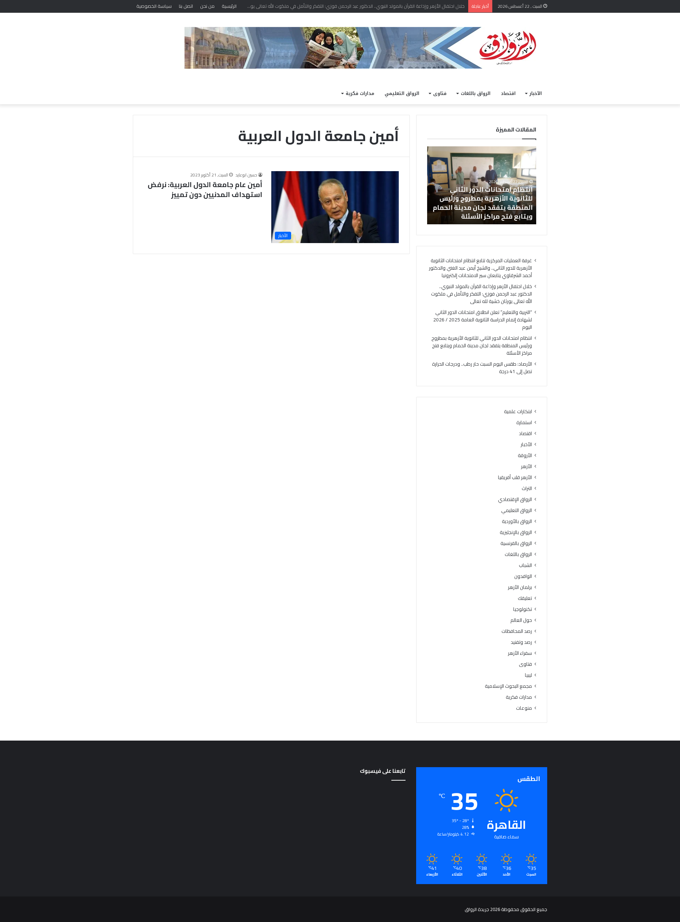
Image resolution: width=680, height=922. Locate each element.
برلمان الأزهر (520, 587)
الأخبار (535, 93)
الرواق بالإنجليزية (516, 532)
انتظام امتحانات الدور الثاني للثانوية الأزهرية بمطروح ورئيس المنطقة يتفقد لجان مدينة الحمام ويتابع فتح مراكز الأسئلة (483, 203)
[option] (481, 185)
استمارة (524, 422)
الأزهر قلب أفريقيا (515, 477)
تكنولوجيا (522, 609)
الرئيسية (229, 6)
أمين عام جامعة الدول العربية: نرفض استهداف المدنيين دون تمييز (205, 189)
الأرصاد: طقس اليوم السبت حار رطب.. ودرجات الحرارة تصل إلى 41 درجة (482, 367)
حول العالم (521, 620)
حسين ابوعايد (246, 175)
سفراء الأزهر (520, 653)
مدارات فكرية (360, 93)
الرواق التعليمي (402, 93)
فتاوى (440, 93)
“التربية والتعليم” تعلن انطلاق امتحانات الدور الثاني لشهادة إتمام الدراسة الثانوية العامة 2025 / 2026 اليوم (482, 320)
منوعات (524, 708)
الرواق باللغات (476, 93)
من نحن (207, 6)
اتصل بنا (186, 6)
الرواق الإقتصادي (515, 499)
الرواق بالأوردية (517, 521)
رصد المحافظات (517, 631)
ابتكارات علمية (518, 411)
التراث (527, 488)
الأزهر (526, 466)
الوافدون (523, 576)
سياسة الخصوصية (154, 6)
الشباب (525, 565)
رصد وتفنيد (521, 642)
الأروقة (525, 455)
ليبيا (528, 675)
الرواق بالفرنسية (516, 543)
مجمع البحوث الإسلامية (508, 686)
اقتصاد (508, 93)
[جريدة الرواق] (366, 48)
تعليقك (525, 598)
